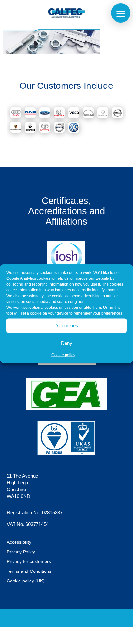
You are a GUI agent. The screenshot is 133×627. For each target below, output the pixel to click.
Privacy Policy (21, 552)
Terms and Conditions (29, 571)
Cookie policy (63, 354)
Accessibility (19, 542)
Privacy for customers (29, 561)
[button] (120, 13)
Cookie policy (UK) (26, 581)
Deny (66, 343)
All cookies (66, 325)
